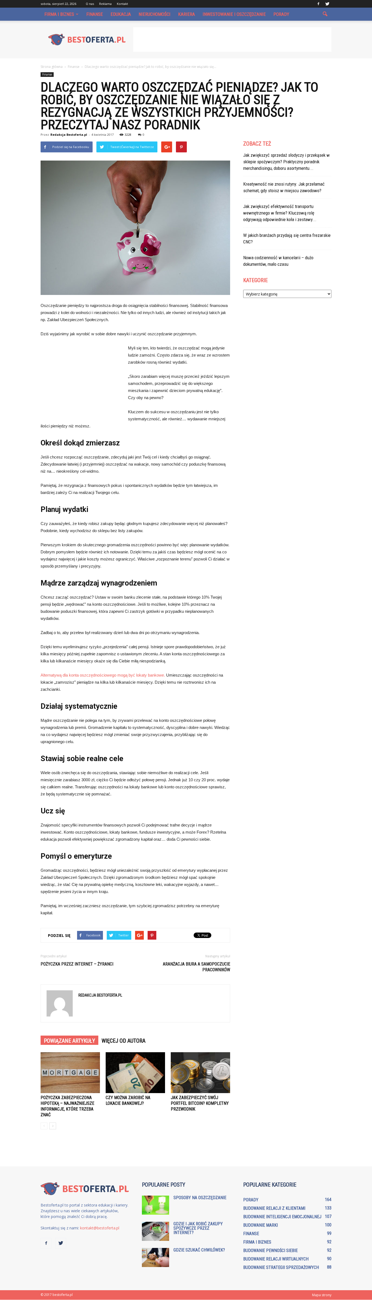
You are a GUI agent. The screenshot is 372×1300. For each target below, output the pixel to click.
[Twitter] (327, 4)
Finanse (94, 14)
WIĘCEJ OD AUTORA (123, 1040)
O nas (90, 4)
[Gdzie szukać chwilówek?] (155, 1257)
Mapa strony (321, 1295)
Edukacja (121, 14)
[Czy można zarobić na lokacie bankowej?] (135, 1072)
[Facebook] (318, 4)
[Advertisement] (232, 39)
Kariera (186, 14)
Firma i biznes (59, 14)
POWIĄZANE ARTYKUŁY (69, 1040)
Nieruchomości (154, 14)
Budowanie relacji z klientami (274, 1208)
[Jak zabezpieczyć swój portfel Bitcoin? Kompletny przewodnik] (200, 1072)
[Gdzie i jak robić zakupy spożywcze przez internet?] (155, 1231)
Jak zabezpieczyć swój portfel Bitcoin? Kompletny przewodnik (200, 1103)
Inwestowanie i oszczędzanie (234, 14)
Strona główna (52, 66)
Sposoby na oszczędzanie (199, 1197)
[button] (324, 14)
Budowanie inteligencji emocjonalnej (282, 1216)
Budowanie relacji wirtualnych (276, 1259)
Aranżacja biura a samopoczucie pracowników (196, 966)
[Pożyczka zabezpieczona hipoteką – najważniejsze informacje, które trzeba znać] (70, 1072)
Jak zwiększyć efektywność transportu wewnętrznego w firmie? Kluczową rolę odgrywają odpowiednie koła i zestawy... (279, 213)
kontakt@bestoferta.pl (99, 1227)
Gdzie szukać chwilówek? (199, 1250)
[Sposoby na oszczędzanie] (155, 1205)
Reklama (105, 4)
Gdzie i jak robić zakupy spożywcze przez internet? (198, 1228)
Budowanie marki (260, 1225)
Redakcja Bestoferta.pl (68, 134)
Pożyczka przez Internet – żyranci (77, 964)
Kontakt (122, 4)
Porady (281, 14)
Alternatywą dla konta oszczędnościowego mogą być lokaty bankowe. (103, 675)
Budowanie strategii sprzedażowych (281, 1267)
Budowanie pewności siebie (270, 1250)
